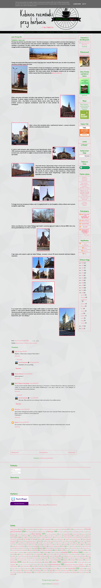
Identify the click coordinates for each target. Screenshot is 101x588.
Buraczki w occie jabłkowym (84, 198)
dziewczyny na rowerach (18, 546)
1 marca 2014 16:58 (34, 398)
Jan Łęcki (85, 226)
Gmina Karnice (61, 531)
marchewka (58, 554)
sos (40, 564)
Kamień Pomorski (76, 534)
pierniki (55, 558)
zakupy (39, 570)
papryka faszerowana (21, 558)
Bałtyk (21, 529)
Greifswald (79, 531)
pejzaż (50, 558)
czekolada (39, 544)
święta (87, 572)
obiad (45, 556)
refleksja (24, 562)
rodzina (46, 562)
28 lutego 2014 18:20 (22, 351)
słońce (44, 566)
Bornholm (38, 529)
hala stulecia (55, 548)
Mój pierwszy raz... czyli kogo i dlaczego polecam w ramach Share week (84, 193)
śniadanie (74, 572)
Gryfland (14, 534)
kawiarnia (12, 552)
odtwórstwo (51, 556)
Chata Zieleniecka (45, 529)
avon (40, 541)
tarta (48, 566)
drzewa (70, 544)
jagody (30, 550)
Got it (84, 4)
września (83, 303)
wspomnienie (62, 568)
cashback (45, 543)
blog (74, 541)
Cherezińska (53, 529)
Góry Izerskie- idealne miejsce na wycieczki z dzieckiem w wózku (84, 185)
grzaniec (30, 548)
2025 (82, 265)
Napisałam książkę (84, 56)
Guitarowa (85, 251)
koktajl (27, 552)
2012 (82, 328)
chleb (49, 543)
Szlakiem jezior (82, 537)
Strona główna (43, 452)
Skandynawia (50, 537)
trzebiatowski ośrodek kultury (73, 566)
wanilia (89, 566)
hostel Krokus (74, 548)
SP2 (36, 537)
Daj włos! (75, 529)
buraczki (25, 543)
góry (41, 548)
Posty (13, 469)
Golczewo (68, 531)
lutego (82, 320)
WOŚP (72, 539)
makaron (35, 554)
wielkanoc (29, 568)
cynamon (22, 544)
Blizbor (32, 529)
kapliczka (76, 550)
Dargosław (81, 529)
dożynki (60, 544)
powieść (58, 560)
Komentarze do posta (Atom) (46, 458)
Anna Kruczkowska (22, 362)
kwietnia (83, 315)
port (45, 560)
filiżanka (58, 546)
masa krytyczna (66, 554)
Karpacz (83, 534)
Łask (42, 572)
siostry (23, 564)
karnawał (82, 550)
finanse (68, 546)
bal (43, 541)
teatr (52, 566)
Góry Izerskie (36, 534)
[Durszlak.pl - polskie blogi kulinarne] (52, 505)
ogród (57, 556)
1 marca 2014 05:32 (34, 383)
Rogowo (23, 537)
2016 (82, 288)
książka (64, 552)
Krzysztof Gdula (85, 223)
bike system (63, 541)
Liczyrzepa (19, 536)
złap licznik (36, 572)
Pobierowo (59, 536)
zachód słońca (26, 570)
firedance (74, 546)
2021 (82, 275)
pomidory (39, 560)
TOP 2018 (32, 539)
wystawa (89, 568)
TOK (20, 539)
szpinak (33, 566)
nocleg (41, 556)
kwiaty (12, 554)
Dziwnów (37, 531)
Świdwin (50, 572)
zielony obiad (66, 570)
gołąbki (17, 548)
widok (24, 568)
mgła (71, 554)
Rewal (17, 537)
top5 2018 (63, 566)
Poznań (75, 536)
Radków (89, 536)
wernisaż (19, 568)
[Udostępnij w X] (35, 341)
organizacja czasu (70, 556)
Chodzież (59, 529)
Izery (55, 534)
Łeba (46, 572)
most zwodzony (87, 554)
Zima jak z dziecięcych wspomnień (84, 179)
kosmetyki (45, 552)
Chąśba (65, 529)
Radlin (13, 537)
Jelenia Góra (67, 534)
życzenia (12, 574)
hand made (62, 548)
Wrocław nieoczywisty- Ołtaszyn (84, 203)
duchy (75, 544)
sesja (19, 564)
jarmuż (41, 550)
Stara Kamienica (57, 537)
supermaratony (14, 566)
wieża (30, 343)
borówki (85, 541)
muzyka (24, 556)
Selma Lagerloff (42, 537)
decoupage (50, 544)
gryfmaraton (23, 548)
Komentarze (15, 472)
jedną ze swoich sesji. (57, 73)
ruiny (88, 562)
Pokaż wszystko (87, 235)
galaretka (12, 548)
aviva (35, 541)
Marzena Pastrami (19, 374)
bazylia (51, 541)
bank (47, 541)
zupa (87, 570)
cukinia (17, 544)
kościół (55, 552)
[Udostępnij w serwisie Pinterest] (38, 341)
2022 (82, 273)
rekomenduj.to (32, 562)
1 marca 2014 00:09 (28, 374)
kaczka (66, 550)
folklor (81, 546)
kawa (87, 550)
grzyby (35, 548)
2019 (82, 280)
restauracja (39, 562)
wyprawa (82, 568)
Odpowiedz (17, 356)
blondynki (79, 541)
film (63, 546)
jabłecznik (21, 550)
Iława (60, 534)
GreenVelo (74, 531)
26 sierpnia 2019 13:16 (24, 422)
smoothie (29, 564)
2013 (82, 326)
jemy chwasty (48, 550)
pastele (41, 558)
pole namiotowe (20, 560)
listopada (83, 297)
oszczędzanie (78, 556)
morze (80, 554)
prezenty (66, 560)
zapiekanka (45, 570)
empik (40, 546)
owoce (84, 556)
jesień (56, 550)
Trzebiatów (26, 343)
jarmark (36, 550)
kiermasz (18, 552)
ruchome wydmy (81, 562)
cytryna (27, 544)
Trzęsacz (62, 539)
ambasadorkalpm (29, 541)
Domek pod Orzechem (29, 32)
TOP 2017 (25, 539)
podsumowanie (85, 558)
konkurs (38, 552)
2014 (82, 293)
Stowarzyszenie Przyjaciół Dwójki (70, 537)
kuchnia (39, 32)
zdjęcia (51, 570)
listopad (30, 554)
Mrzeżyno (25, 536)
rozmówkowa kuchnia (68, 562)
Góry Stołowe (49, 534)
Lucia (16, 351)
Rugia (33, 537)
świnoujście (81, 572)
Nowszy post (15, 452)
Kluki (88, 534)
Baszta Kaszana (19, 343)
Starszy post (71, 452)
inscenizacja (14, 550)
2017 (82, 285)
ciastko (71, 543)
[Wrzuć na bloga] (34, 341)
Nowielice (49, 536)
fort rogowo (86, 546)
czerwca (83, 311)
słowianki (39, 566)
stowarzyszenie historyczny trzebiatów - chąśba (76, 564)
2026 (82, 263)
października (84, 300)
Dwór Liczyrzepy (29, 531)
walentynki (83, 566)
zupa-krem (21, 572)
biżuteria (69, 541)
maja (82, 313)
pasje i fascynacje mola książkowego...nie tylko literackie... (85, 216)
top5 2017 (57, 566)
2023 (82, 270)
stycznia (83, 323)
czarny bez (33, 544)
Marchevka (17, 409)
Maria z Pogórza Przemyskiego (22, 383)
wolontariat (36, 568)
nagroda (30, 556)
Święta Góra (56, 572)
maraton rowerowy (50, 554)
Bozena (16, 422)
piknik (64, 558)
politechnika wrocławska (31, 559)
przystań (87, 560)
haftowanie (48, 548)
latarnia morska (23, 554)
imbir (80, 548)
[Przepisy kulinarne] (84, 118)
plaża (73, 558)
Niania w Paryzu (85, 220)
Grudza (84, 531)
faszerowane (51, 546)
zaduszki (34, 570)
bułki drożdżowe (32, 543)
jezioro (61, 550)
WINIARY (67, 539)
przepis (73, 560)
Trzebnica (56, 539)
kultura (84, 552)
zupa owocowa (13, 572)
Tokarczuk (39, 539)
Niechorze (37, 536)
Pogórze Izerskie (67, 536)
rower (58, 32)
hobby (68, 548)
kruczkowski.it (55, 583)
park (29, 558)
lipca (82, 308)
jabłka (26, 550)
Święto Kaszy (64, 572)
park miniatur (35, 558)
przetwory (80, 560)
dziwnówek (29, 546)
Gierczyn (50, 531)
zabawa (19, 570)
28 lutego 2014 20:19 (34, 362)
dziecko (89, 544)
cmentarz (82, 543)
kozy (51, 552)
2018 (82, 283)
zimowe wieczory (81, 570)
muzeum (19, 556)
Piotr (85, 253)
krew (59, 552)
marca (82, 318)
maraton (41, 554)
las (17, 554)
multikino (14, 556)
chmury (54, 543)
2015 (82, 290)
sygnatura (22, 566)
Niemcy (43, 536)
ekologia (35, 546)
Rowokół (28, 537)
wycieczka (34, 343)
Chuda (85, 248)
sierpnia (83, 306)
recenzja (52, 32)
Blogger (57, 580)
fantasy (45, 546)
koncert (32, 552)
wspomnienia (54, 568)
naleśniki (35, 556)
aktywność (21, 541)
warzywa (14, 568)
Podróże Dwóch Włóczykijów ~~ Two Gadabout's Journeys (85, 231)
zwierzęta (75, 32)
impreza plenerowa (87, 548)
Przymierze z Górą (82, 536)
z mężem (14, 570)
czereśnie (45, 544)
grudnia (83, 295)
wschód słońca (44, 568)
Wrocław (78, 539)
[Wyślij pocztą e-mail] (33, 341)
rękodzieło (12, 564)
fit (77, 546)
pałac (46, 558)
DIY (70, 529)
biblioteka (57, 541)
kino (23, 552)
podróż (45, 32)
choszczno (60, 543)
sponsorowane (66, 32)
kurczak (89, 552)
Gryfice (89, 531)
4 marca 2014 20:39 (24, 409)
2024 (82, 268)
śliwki (70, 572)
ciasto (76, 543)
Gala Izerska (43, 531)
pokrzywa (12, 560)
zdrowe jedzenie (58, 570)
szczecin (28, 566)
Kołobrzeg (12, 536)
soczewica (35, 564)
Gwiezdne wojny (26, 534)
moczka (75, 554)
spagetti (45, 564)
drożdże (65, 544)
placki (69, 558)
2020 (82, 278)
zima (73, 570)
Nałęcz (31, 536)
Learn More (77, 4)
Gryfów (19, 534)
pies (60, 558)
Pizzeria (53, 536)
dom (56, 544)
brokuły (19, 543)
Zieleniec (84, 539)
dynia (79, 544)
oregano (62, 556)
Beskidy (27, 529)
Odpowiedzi (19, 359)
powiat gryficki (51, 560)
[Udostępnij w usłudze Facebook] (37, 341)
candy (39, 543)
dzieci (84, 544)
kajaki (71, 550)
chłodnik (66, 543)
